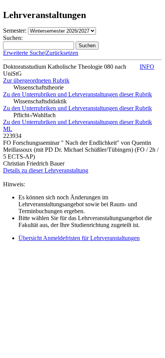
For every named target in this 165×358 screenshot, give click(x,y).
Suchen (87, 45)
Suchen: (13, 38)
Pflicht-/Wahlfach (34, 115)
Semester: (14, 30)
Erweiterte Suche (24, 53)
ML (7, 129)
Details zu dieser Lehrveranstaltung (45, 170)
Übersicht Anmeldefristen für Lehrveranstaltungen (79, 238)
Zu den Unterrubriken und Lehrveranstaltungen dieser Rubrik (77, 94)
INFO (147, 66)
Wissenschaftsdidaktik (40, 101)
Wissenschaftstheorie (38, 87)
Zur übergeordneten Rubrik (36, 80)
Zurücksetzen (62, 53)
